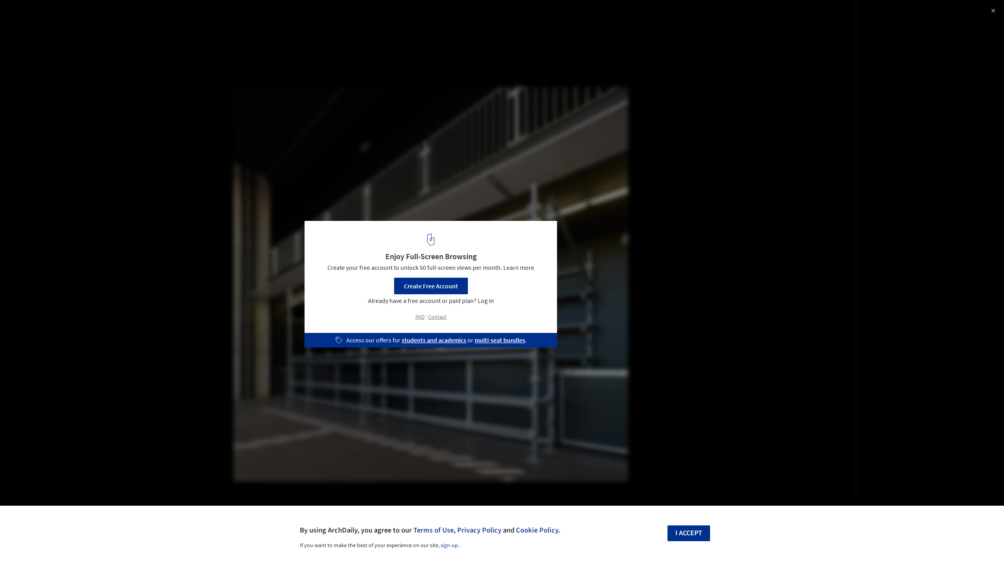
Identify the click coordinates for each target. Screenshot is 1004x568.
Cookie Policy (537, 530)
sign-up (449, 545)
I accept (688, 533)
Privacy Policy (479, 530)
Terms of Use (433, 530)
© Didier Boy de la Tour (37, 40)
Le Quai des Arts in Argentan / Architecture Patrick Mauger (107, 21)
